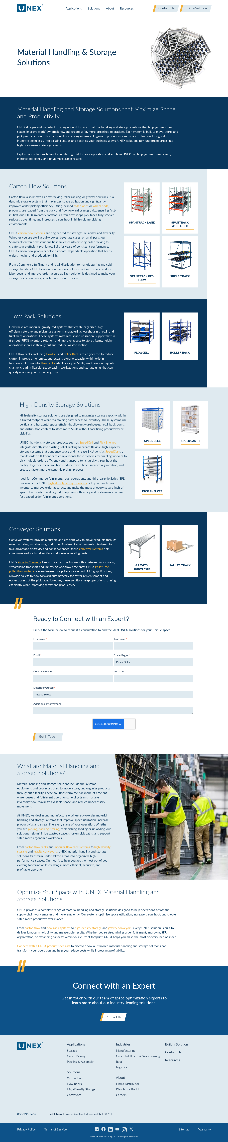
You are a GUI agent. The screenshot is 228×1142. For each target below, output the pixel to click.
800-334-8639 (26, 1114)
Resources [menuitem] (127, 8)
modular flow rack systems (72, 847)
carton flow (32, 928)
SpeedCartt (112, 451)
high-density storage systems (67, 483)
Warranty (204, 1129)
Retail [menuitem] (119, 1061)
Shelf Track (180, 276)
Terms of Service (55, 1129)
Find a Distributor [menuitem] (127, 1084)
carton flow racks (36, 847)
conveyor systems (91, 549)
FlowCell (51, 354)
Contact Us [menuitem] (173, 1052)
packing (44, 829)
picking (32, 829)
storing (54, 829)
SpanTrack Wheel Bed (180, 224)
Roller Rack (71, 354)
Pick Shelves (107, 442)
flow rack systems (58, 928)
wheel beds (100, 206)
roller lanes (81, 206)
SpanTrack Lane (142, 222)
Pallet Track (180, 565)
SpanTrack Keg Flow (142, 278)
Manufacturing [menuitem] (125, 1050)
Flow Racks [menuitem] (74, 1084)
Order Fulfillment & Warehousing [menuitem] (138, 1056)
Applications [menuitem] (74, 8)
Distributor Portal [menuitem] (127, 1089)
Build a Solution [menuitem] (176, 1044)
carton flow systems (31, 233)
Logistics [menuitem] (121, 1067)
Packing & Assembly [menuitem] (80, 1061)
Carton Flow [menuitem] (75, 1078)
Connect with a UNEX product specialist (43, 946)
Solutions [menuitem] (94, 8)
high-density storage (88, 928)
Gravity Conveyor (29, 562)
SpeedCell (86, 442)
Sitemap (184, 1129)
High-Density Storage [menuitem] (81, 1089)
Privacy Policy (26, 1129)
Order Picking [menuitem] (76, 1056)
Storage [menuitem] (72, 1050)
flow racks (48, 363)
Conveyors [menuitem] (74, 1095)
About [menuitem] (110, 8)
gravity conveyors (45, 851)
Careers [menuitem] (121, 1095)
